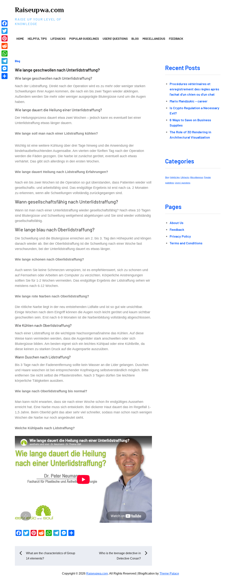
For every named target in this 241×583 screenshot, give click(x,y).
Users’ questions (115, 38)
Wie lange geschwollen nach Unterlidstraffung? (57, 69)
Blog (135, 38)
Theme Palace (169, 573)
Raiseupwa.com (39, 10)
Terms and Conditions (186, 243)
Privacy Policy (180, 236)
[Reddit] (4, 46)
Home (20, 38)
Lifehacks (58, 38)
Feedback (176, 38)
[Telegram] (4, 61)
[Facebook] (4, 23)
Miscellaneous (154, 38)
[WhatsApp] (4, 53)
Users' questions (182, 183)
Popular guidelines (84, 38)
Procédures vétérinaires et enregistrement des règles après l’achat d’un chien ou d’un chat (194, 89)
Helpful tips (37, 38)
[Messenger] (4, 68)
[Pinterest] (4, 38)
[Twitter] (4, 31)
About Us (176, 223)
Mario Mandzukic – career (188, 101)
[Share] (4, 76)
